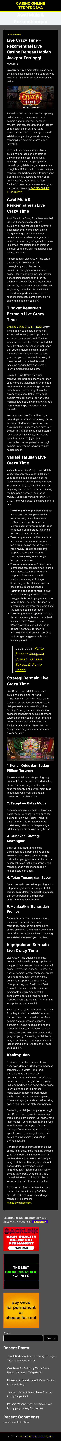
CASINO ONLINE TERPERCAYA (35, 1436)
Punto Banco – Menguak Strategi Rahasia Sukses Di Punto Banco (29, 659)
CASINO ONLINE (14, 34)
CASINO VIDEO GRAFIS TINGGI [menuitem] (24, 326)
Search (7, 1333)
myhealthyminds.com (19, 1202)
